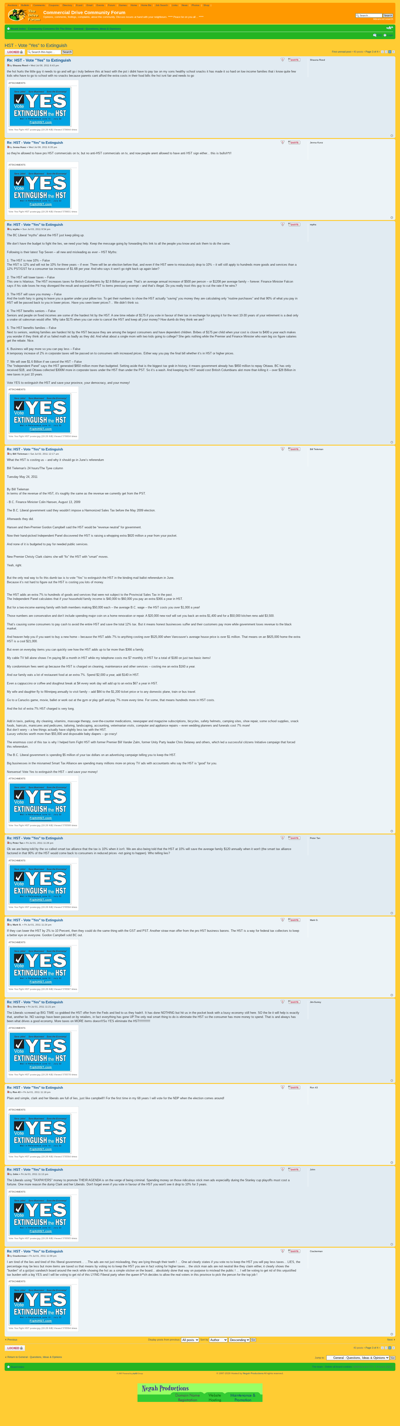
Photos (195, 5)
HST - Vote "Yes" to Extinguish (36, 45)
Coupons (54, 5)
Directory (67, 5)
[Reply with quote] (294, 59)
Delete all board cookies (338, 1366)
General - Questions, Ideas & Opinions (97, 28)
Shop (206, 5)
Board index (18, 28)
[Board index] (24, 13)
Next (390, 1339)
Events (100, 5)
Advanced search (383, 19)
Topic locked (12, 50)
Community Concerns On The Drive (50, 28)
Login (390, 35)
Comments (39, 5)
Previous (12, 1339)
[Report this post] (282, 59)
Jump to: (320, 1357)
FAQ (379, 35)
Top (392, 135)
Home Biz (146, 5)
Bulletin (25, 5)
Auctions (12, 5)
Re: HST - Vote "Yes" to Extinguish (39, 60)
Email (89, 5)
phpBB (135, 1373)
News (185, 5)
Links (175, 5)
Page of (372, 51)
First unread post (341, 51)
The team (317, 1366)
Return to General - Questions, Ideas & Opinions (34, 1357)
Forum (111, 5)
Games (123, 5)
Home (134, 5)
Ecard (79, 5)
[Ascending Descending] (242, 1339)
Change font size (389, 28)
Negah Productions (253, 1373)
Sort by (204, 1339)
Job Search (162, 5)
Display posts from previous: (164, 1339)
